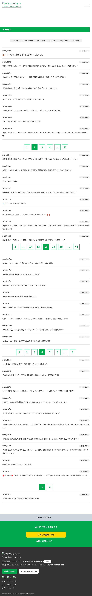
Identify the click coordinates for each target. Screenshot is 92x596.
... (57, 147)
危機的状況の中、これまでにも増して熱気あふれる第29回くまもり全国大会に (31, 110)
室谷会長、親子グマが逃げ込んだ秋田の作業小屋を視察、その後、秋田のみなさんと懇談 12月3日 (39, 192)
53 (65, 147)
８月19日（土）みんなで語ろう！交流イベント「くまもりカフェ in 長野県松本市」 (33, 330)
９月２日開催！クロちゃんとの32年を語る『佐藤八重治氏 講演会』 (27, 307)
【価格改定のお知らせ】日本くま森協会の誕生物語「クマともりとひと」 (30, 88)
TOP (5, 13)
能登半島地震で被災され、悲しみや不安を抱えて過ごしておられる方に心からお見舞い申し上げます (40, 159)
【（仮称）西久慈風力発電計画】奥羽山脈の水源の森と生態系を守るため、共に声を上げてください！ (40, 439)
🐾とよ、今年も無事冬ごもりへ (14, 203)
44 (76, 246)
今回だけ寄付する (44, 541)
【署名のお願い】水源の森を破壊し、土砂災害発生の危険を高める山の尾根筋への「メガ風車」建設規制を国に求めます (46, 426)
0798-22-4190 (13, 564)
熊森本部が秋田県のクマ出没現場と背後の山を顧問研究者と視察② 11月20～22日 (33, 240)
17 (53, 246)
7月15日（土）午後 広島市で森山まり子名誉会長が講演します (26, 341)
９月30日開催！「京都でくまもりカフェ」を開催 (21, 274)
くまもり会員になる (46, 534)
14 (30, 246)
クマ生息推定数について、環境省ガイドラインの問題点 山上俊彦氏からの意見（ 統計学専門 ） (38, 391)
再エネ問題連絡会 (9, 571)
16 (46, 246)
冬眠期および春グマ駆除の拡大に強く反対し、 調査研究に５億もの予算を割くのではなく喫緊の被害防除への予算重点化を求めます (45, 451)
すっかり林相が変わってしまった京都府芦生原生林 (21, 121)
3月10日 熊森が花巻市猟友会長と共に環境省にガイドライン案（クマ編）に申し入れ (34, 402)
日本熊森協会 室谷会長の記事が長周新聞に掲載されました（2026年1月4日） (31, 375)
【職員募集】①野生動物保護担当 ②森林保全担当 (21, 498)
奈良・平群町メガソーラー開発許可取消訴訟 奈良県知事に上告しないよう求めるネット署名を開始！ (40, 66)
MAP (47, 561)
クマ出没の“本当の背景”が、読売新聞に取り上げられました (25, 364)
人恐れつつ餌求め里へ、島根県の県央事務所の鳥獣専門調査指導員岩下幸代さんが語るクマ (36, 170)
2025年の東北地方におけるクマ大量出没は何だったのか (23, 99)
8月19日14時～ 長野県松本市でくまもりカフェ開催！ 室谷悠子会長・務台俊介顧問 (35, 318)
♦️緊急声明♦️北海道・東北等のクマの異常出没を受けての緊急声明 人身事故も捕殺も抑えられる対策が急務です (44, 475)
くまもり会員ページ (27, 571)
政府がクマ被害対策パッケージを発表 (16, 464)
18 (61, 246)
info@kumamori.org (55, 564)
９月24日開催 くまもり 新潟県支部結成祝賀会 (19, 296)
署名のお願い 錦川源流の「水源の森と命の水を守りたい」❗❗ (26, 214)
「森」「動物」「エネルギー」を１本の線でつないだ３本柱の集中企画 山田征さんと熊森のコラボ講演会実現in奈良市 (45, 134)
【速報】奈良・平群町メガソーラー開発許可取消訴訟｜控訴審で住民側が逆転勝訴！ (34, 77)
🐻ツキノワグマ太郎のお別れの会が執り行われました (22, 55)
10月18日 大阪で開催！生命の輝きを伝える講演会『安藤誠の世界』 (28, 263)
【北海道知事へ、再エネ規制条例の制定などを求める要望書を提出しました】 (31, 413)
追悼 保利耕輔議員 (9, 181)
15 (38, 246)
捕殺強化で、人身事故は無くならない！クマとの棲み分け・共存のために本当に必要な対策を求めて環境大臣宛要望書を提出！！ (45, 227)
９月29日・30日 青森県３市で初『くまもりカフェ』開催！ (24, 285)
